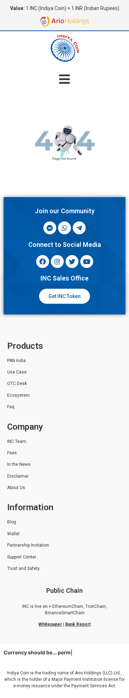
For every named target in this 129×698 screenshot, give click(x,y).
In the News (18, 464)
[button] (64, 79)
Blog (11, 521)
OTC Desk (17, 383)
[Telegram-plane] (79, 227)
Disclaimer (18, 476)
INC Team (16, 441)
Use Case (17, 372)
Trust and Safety (23, 568)
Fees (12, 452)
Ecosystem (18, 395)
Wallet (13, 533)
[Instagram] (57, 261)
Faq (10, 406)
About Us (16, 487)
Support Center (21, 557)
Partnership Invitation (28, 545)
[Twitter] (72, 261)
